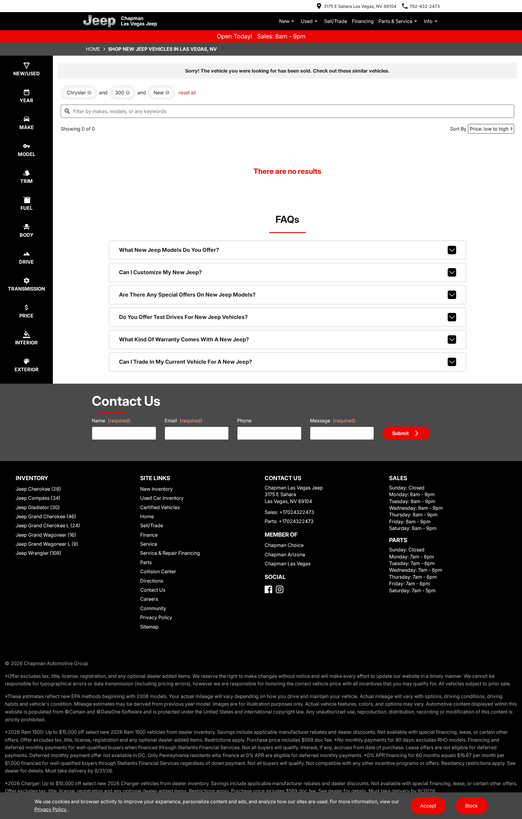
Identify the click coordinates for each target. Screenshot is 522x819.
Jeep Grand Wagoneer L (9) (47, 544)
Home (93, 49)
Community (153, 608)
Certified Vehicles (160, 507)
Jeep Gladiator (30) (38, 507)
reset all (187, 92)
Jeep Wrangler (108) (38, 553)
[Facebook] (268, 589)
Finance (149, 535)
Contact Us (152, 590)
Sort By (458, 129)
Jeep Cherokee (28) (38, 489)
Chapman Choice (284, 545)
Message (333, 421)
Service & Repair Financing (170, 553)
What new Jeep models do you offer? (169, 250)
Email (183, 421)
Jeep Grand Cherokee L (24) (48, 525)
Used (307, 21)
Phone (244, 421)
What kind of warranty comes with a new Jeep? (184, 339)
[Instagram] (280, 589)
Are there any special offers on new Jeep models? (187, 294)
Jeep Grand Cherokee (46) (46, 516)
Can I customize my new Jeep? (160, 272)
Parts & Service (395, 21)
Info (428, 21)
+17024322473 (296, 512)
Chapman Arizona (285, 554)
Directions (151, 581)
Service (148, 544)
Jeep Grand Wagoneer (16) (46, 535)
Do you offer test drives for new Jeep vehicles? (183, 317)
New (284, 21)
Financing (363, 21)
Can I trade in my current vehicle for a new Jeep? (185, 362)
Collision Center (158, 571)
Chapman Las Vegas (288, 564)
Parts (146, 562)
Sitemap (149, 627)
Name (111, 421)
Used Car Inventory (162, 498)
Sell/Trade (335, 21)
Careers (149, 599)
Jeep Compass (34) (38, 498)
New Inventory (156, 489)
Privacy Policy (156, 617)
